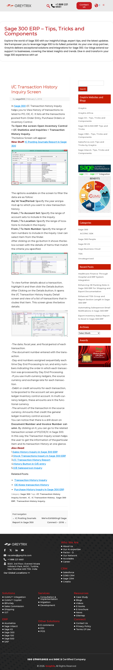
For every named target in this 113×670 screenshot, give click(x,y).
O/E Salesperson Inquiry (27, 468)
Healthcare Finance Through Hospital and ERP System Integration (93, 277)
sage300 (20, 99)
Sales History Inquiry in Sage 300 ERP (35, 452)
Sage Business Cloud (89, 249)
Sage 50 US (84, 244)
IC (29, 497)
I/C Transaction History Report (31, 460)
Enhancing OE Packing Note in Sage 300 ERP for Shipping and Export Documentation (94, 288)
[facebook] (4, 550)
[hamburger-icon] (103, 5)
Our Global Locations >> (17, 573)
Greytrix (82, 108)
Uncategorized (86, 259)
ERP (5, 619)
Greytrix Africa (85, 113)
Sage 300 (20, 106)
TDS (80, 254)
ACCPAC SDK (86, 233)
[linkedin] (16, 550)
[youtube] (22, 550)
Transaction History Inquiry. (31, 501)
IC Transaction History (43, 497)
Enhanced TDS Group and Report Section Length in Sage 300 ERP (94, 299)
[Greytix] (22, 544)
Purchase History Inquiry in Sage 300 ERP (39, 489)
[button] (97, 5)
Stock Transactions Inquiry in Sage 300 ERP (39, 456)
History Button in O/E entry (29, 464)
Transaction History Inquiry (30, 480)
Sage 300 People (87, 239)
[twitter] (10, 550)
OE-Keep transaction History (31, 484)
